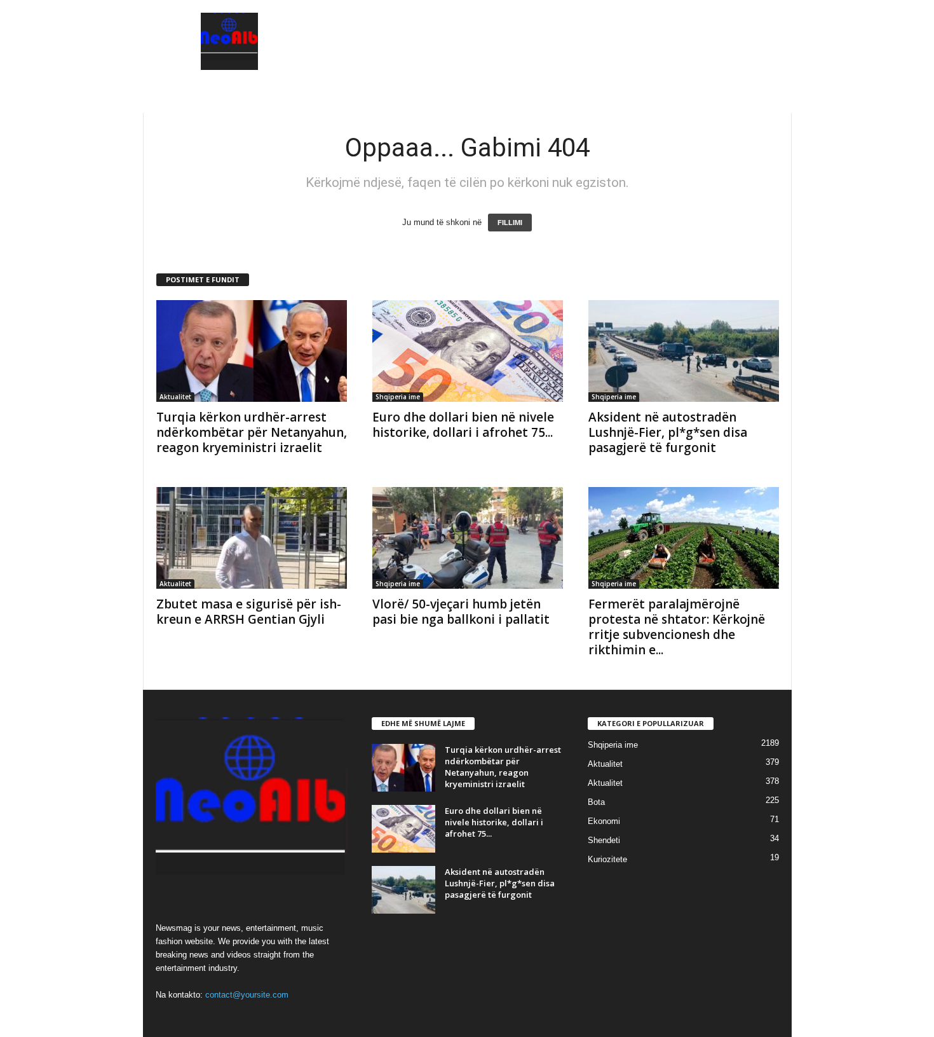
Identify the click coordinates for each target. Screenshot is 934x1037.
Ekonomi (604, 821)
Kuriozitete (607, 859)
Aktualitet (175, 396)
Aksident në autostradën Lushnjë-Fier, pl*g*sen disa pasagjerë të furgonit (667, 432)
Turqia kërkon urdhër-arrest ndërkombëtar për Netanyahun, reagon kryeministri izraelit (251, 432)
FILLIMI (509, 222)
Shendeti (604, 840)
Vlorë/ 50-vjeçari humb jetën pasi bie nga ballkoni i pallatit (461, 612)
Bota (596, 802)
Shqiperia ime (398, 396)
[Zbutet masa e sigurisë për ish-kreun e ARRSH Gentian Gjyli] (251, 538)
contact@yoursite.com (246, 994)
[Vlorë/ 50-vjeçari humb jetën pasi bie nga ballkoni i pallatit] (467, 538)
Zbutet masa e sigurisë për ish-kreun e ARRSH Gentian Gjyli (248, 612)
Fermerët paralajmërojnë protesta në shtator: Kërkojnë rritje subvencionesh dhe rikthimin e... (676, 627)
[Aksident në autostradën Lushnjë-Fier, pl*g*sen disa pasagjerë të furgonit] (683, 351)
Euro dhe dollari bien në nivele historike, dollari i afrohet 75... (463, 425)
